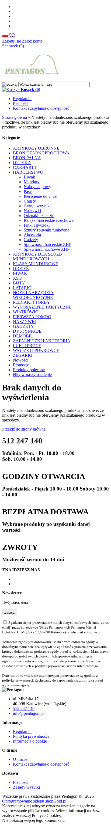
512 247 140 (23, 708)
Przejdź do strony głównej (24, 429)
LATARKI (22, 288)
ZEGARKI (22, 355)
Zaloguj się (11, 41)
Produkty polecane (29, 369)
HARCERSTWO (28, 172)
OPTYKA (22, 162)
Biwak (29, 177)
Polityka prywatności (31, 736)
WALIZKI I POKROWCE (36, 350)
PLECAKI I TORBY (31, 302)
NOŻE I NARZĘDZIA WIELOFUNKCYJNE (33, 295)
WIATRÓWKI (26, 312)
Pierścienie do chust (40, 196)
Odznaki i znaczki (39, 215)
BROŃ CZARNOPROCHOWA (41, 153)
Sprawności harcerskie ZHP (47, 244)
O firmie (20, 759)
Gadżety (31, 239)
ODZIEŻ (21, 268)
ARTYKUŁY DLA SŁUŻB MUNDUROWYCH (37, 256)
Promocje (21, 365)
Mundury (32, 182)
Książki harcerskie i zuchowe (49, 220)
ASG (17, 278)
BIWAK (20, 273)
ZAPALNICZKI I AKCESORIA (41, 341)
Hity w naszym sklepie (32, 374)
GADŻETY (23, 326)
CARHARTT (25, 167)
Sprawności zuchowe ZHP (47, 249)
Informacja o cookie (30, 741)
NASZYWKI (24, 321)
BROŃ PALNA (27, 157)
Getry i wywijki (37, 206)
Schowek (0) (13, 46)
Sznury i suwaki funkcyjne (46, 230)
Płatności (20, 103)
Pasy (28, 191)
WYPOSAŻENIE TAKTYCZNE (42, 307)
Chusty (30, 201)
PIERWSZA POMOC (32, 316)
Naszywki (32, 210)
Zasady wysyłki (26, 787)
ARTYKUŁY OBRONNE (36, 148)
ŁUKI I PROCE (27, 345)
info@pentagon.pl (28, 713)
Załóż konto (32, 41)
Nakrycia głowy (37, 186)
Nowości (20, 360)
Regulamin (22, 98)
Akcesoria (32, 235)
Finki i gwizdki (37, 225)
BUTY (19, 283)
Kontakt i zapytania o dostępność (41, 108)
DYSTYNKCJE (27, 331)
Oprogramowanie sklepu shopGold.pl (34, 801)
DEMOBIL (23, 336)
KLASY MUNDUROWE (35, 263)
